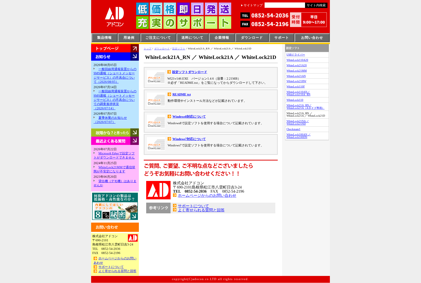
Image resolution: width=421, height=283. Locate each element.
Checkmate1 (293, 129)
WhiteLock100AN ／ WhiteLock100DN (299, 136)
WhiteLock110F (296, 86)
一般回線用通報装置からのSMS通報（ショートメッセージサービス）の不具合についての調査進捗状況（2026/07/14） (115, 100)
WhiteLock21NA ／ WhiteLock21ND (298, 122)
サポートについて (111, 267)
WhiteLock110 (295, 99)
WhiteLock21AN (296, 76)
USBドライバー (296, 54)
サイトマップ (253, 5)
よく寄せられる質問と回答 (117, 271)
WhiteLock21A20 (297, 65)
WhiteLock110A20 (297, 59)
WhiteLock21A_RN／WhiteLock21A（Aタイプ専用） (306, 106)
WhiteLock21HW (296, 81)
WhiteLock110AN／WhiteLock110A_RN (298, 93)
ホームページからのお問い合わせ (207, 195)
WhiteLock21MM (297, 70)
